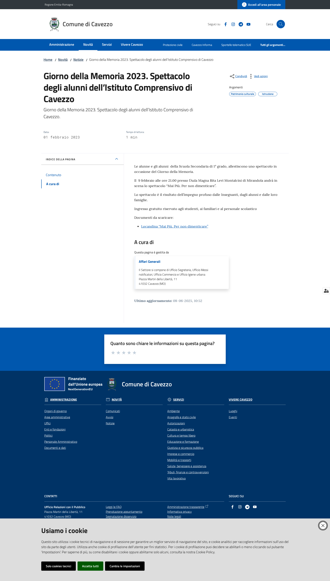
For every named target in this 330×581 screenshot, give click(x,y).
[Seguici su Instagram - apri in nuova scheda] (231, 24)
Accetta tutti (90, 566)
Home (48, 59)
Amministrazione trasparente (185, 507)
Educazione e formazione (183, 441)
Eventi (233, 417)
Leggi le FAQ (114, 507)
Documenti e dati (55, 447)
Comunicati (113, 411)
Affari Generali (149, 261)
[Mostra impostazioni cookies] (326, 290)
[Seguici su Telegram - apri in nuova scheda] (239, 24)
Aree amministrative (57, 417)
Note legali (174, 516)
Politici (48, 435)
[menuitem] (62, 45)
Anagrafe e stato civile (181, 417)
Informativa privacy (179, 511)
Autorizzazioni (176, 423)
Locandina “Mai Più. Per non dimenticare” (174, 226)
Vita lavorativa (176, 478)
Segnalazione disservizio (121, 516)
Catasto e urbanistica (180, 429)
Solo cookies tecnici (58, 566)
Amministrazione (63, 399)
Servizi (178, 399)
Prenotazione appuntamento (124, 511)
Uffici (47, 423)
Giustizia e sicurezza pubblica (185, 447)
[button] (280, 24)
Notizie (78, 59)
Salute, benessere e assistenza (186, 466)
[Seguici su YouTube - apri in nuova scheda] (247, 24)
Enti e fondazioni (55, 429)
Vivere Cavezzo (240, 399)
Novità (63, 59)
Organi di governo (55, 411)
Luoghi (233, 411)
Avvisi (109, 417)
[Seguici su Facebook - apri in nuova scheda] (224, 24)
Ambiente (173, 411)
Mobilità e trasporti (179, 460)
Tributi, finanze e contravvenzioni (188, 472)
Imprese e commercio (180, 454)
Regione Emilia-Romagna (59, 4)
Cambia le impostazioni (125, 566)
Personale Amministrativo (60, 441)
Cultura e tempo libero (181, 435)
